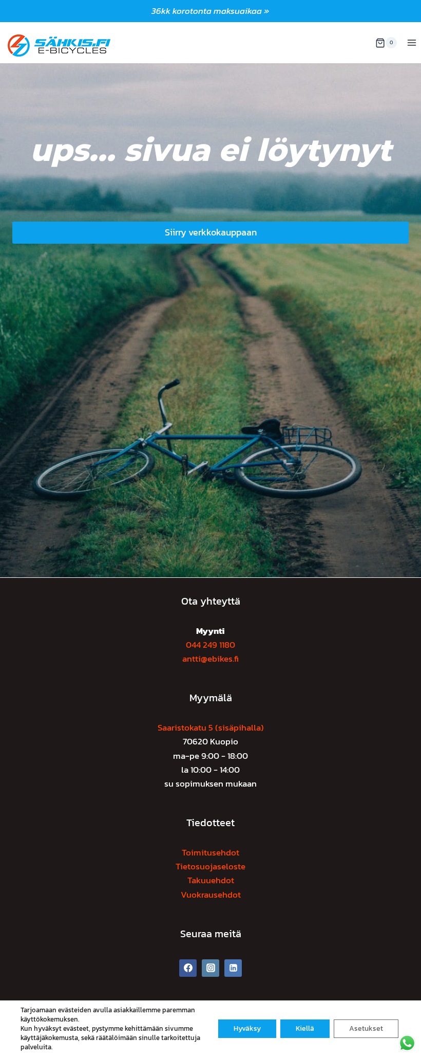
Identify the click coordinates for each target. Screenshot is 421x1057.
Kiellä (305, 1028)
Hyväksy (247, 1028)
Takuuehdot (210, 880)
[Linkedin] (233, 968)
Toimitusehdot (210, 852)
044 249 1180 (210, 644)
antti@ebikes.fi (210, 658)
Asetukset (366, 1028)
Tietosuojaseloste (210, 866)
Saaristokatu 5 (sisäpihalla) (211, 727)
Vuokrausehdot (211, 894)
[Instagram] (210, 968)
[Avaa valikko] (411, 43)
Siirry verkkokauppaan (211, 232)
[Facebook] (188, 968)
